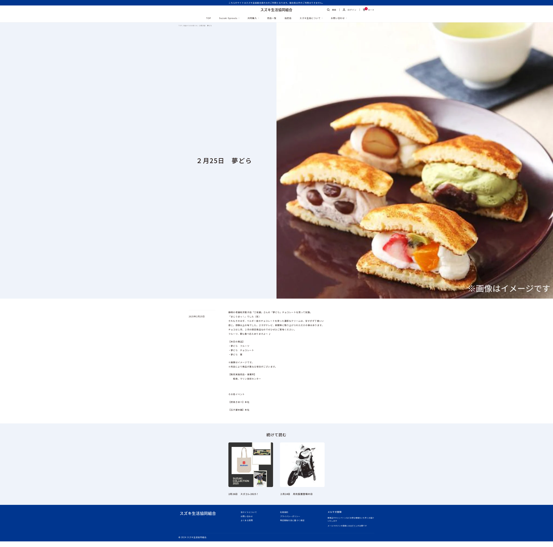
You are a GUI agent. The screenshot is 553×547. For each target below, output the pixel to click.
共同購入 (252, 18)
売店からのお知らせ (190, 25)
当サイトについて (249, 512)
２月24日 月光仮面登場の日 (296, 494)
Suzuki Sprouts (228, 18)
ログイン (354, 525)
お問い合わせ (338, 18)
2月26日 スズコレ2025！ (243, 494)
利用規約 (284, 512)
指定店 (288, 18)
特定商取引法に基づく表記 (292, 520)
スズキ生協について (310, 18)
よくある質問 (247, 520)
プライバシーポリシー (290, 516)
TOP (208, 18)
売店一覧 (271, 18)
